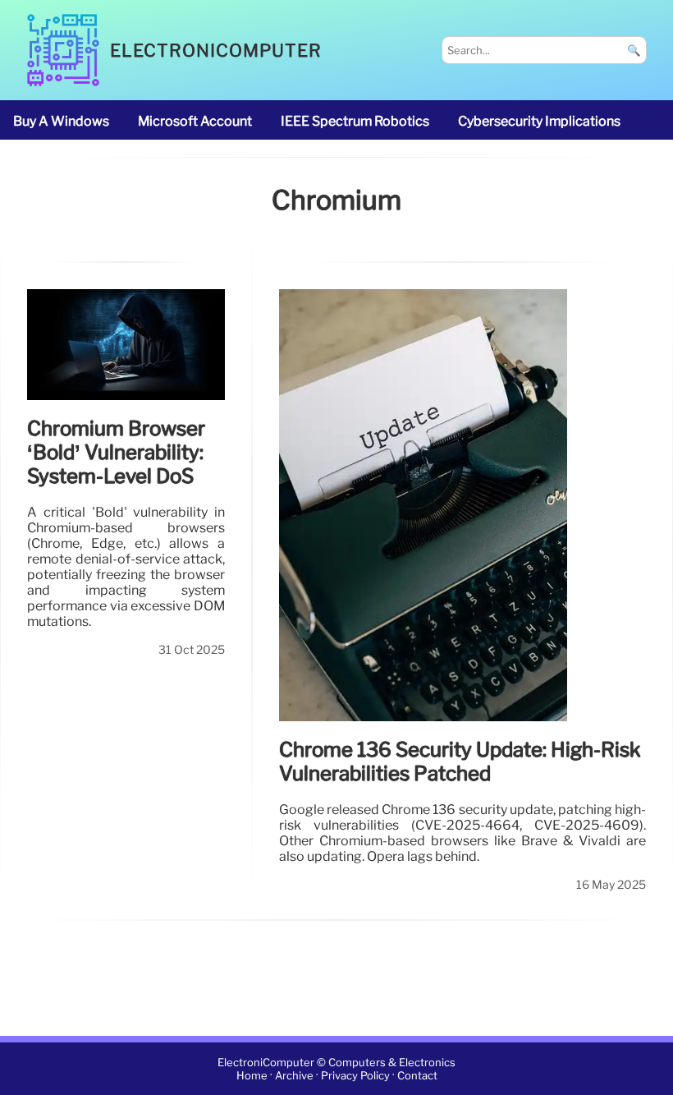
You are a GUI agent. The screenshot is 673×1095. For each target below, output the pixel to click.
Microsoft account (195, 121)
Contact (417, 1076)
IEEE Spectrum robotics (355, 121)
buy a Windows (61, 121)
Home (252, 1076)
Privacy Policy (355, 1076)
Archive (294, 1076)
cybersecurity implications (539, 121)
